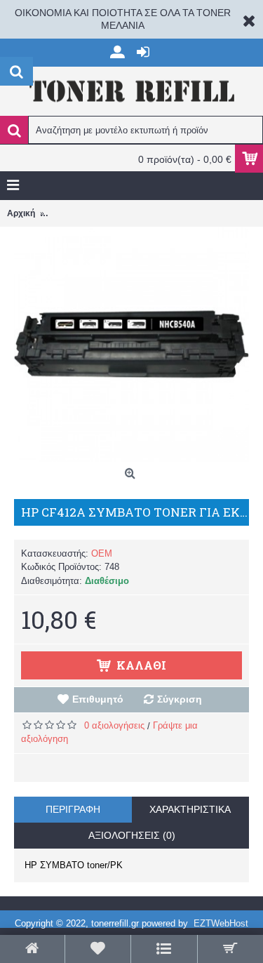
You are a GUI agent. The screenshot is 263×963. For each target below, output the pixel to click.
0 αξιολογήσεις (114, 725)
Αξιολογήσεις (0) (131, 835)
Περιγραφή (73, 809)
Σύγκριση (179, 699)
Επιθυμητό (97, 699)
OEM (101, 553)
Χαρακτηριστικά (190, 809)
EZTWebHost (221, 923)
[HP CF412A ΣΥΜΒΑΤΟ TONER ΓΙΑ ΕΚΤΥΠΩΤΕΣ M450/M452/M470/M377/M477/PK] (131, 344)
